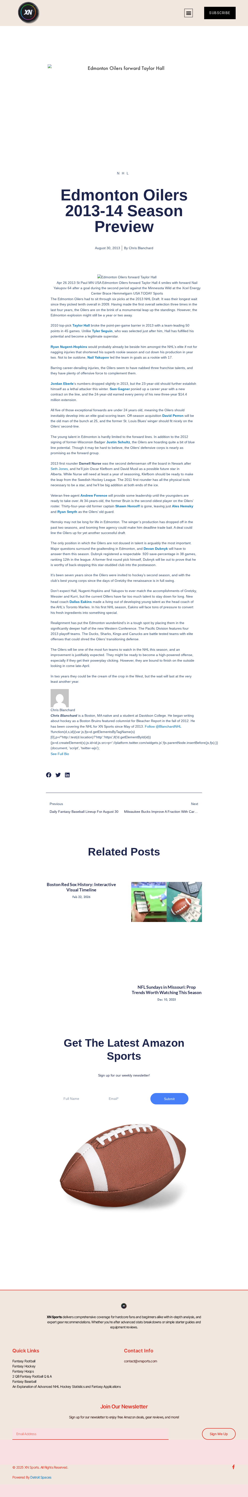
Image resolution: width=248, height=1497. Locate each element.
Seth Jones (59, 469)
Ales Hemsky (182, 506)
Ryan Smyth (67, 512)
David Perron (173, 416)
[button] (188, 13)
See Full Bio (60, 754)
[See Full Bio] (72, 754)
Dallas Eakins (81, 602)
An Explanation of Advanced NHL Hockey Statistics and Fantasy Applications (66, 1386)
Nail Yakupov (98, 357)
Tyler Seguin (102, 331)
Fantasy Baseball (24, 1381)
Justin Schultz (118, 442)
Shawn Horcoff (127, 506)
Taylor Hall (81, 325)
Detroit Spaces (40, 1477)
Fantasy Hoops (23, 1371)
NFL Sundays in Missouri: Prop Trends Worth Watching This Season (167, 989)
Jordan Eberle (62, 384)
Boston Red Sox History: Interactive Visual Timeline (81, 887)
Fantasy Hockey (23, 1366)
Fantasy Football (23, 1361)
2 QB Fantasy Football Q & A (32, 1376)
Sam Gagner (120, 389)
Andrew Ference (93, 495)
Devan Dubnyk (156, 549)
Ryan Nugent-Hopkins (69, 347)
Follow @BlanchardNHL (163, 726)
